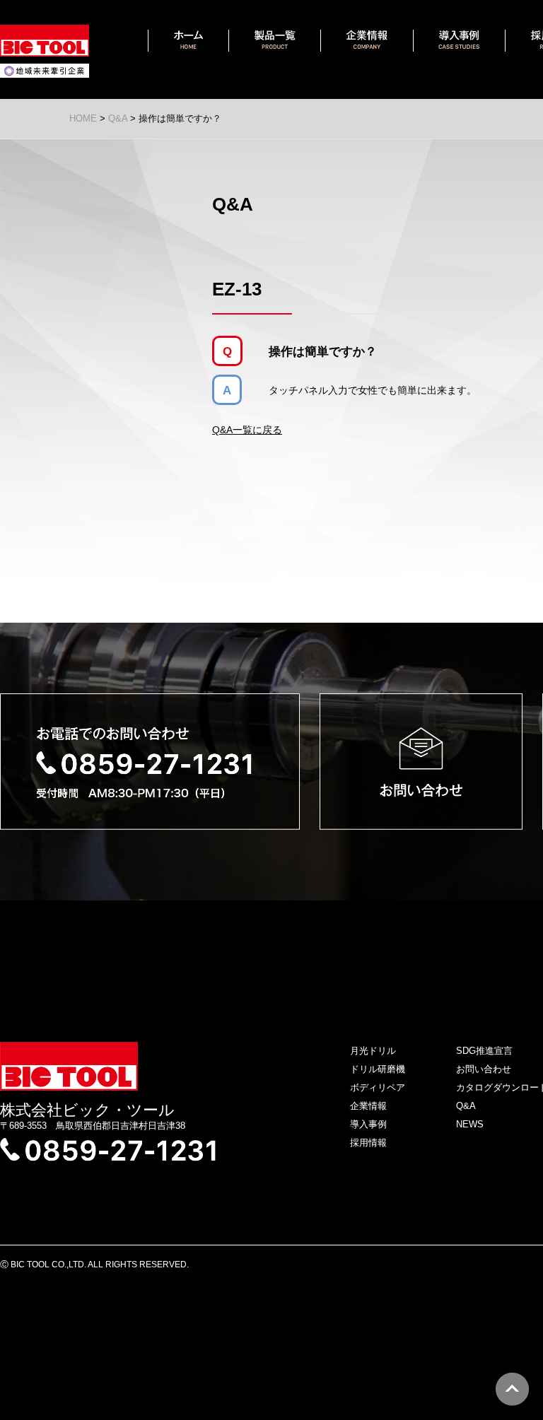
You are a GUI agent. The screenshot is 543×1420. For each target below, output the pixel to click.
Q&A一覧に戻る (247, 429)
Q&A (466, 1106)
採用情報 (368, 1142)
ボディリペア (377, 1087)
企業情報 (368, 1106)
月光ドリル (373, 1050)
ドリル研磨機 (377, 1069)
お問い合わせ (483, 1069)
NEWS (470, 1124)
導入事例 (368, 1124)
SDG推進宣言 (484, 1050)
